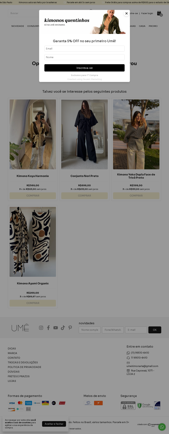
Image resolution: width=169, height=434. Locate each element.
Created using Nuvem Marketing (84, 79)
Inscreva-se (84, 68)
